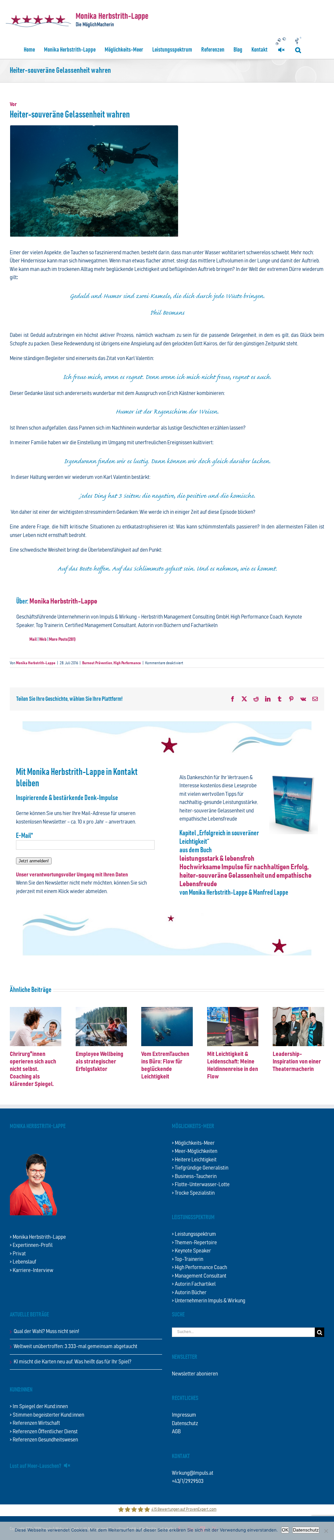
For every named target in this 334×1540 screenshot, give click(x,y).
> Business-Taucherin (194, 1176)
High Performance (127, 663)
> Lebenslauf (23, 1262)
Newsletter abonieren (195, 1374)
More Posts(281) (62, 639)
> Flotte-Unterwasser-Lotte (201, 1184)
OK (285, 1529)
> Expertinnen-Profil (31, 1245)
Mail (33, 639)
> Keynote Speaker (191, 1251)
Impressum (184, 1415)
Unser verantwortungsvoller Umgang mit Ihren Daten (72, 875)
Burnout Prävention (97, 663)
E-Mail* (24, 836)
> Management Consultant (199, 1276)
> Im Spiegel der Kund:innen (39, 1406)
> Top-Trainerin (187, 1259)
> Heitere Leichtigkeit (194, 1160)
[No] (326, 1531)
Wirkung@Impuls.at (192, 1473)
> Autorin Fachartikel (194, 1284)
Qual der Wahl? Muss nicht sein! (46, 1331)
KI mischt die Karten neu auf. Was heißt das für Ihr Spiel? (72, 1362)
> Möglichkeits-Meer (193, 1143)
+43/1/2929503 (188, 1481)
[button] (298, 50)
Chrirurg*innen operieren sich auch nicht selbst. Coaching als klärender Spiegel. (33, 1069)
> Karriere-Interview (31, 1270)
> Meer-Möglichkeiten (194, 1151)
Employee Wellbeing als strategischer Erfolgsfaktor (99, 1061)
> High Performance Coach (199, 1267)
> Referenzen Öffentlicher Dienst (44, 1432)
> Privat (18, 1254)
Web (43, 639)
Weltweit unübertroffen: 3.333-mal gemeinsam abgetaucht (75, 1346)
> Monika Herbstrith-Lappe (38, 1237)
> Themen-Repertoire (194, 1243)
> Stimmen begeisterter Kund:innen (47, 1415)
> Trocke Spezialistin (193, 1193)
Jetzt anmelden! (34, 860)
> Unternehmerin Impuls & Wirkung (208, 1301)
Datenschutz (185, 1423)
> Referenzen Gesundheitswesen (44, 1440)
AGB (176, 1432)
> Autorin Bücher (189, 1293)
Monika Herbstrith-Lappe (63, 601)
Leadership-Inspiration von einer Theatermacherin (297, 1061)
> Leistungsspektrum (194, 1234)
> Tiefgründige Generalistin (200, 1168)
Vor (13, 104)
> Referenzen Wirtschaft (35, 1423)
